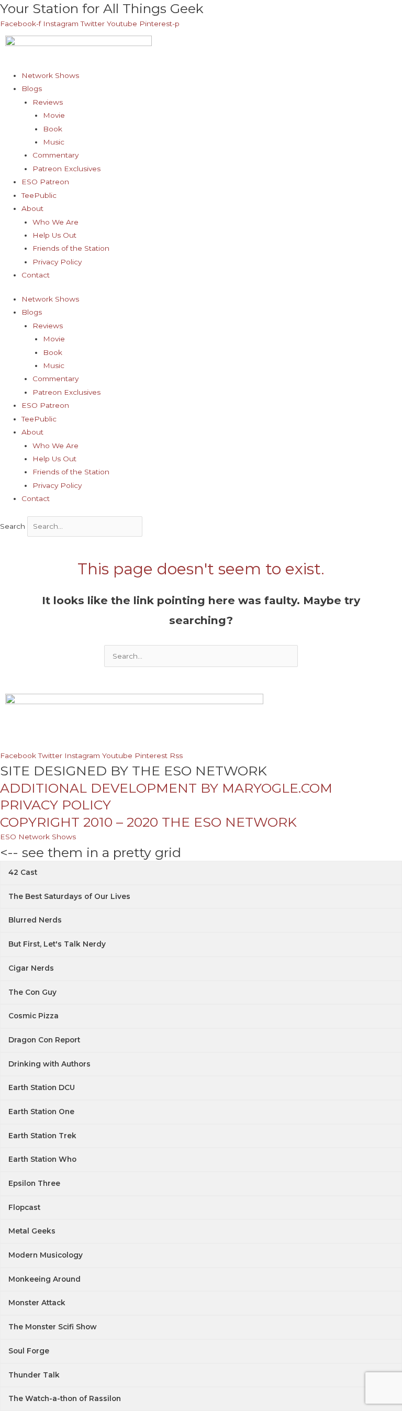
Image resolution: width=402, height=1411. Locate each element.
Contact (35, 275)
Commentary (55, 155)
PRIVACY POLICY (55, 805)
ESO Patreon (45, 181)
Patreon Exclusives (66, 168)
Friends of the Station (70, 248)
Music (53, 142)
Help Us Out (54, 235)
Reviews (47, 102)
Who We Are (55, 222)
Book (52, 129)
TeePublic (39, 195)
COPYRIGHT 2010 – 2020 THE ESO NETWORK (148, 822)
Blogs (31, 88)
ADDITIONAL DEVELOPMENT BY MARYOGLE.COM (166, 788)
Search (12, 526)
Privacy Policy (57, 262)
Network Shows (50, 75)
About (32, 208)
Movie (54, 115)
